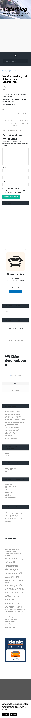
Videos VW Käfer (12, 70)
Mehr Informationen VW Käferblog (14, 513)
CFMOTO (7, 413)
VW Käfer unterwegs (10, 497)
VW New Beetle (18, 609)
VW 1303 (19, 592)
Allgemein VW (8, 484)
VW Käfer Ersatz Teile (10, 435)
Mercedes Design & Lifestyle (12, 429)
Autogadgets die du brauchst (12, 411)
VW (20, 585)
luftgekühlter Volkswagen (12, 568)
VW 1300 (19, 589)
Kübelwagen (21, 559)
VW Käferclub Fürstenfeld (12, 470)
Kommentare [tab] (15, 390)
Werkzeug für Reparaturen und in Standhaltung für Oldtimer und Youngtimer (13, 520)
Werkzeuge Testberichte (11, 623)
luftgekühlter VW (13, 573)
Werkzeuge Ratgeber (10, 621)
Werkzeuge (20, 614)
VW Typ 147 (14, 614)
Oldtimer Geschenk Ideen (11, 430)
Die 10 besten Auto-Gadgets (12, 414)
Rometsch (7, 582)
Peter (3, 89)
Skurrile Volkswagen (10, 491)
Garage (14, 551)
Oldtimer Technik (10, 580)
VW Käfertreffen (9, 499)
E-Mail (4, 174)
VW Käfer (10, 599)
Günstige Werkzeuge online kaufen (13, 553)
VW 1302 (7, 455)
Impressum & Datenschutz (12, 512)
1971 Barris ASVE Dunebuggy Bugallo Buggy (16, 120)
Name (4, 167)
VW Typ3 (8, 612)
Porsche (7, 489)
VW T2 (6, 471)
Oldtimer (7, 487)
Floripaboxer (8, 425)
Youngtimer (10, 627)
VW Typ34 (8, 614)
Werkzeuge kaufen (9, 617)
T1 (11, 582)
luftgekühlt (10, 562)
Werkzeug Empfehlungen (11, 619)
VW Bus (7, 494)
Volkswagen (11, 585)
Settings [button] (5, 714)
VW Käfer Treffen (9, 609)
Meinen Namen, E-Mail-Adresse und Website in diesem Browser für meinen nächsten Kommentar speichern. (15, 190)
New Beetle (7, 577)
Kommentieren (25, 87)
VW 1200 (9, 589)
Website (4, 181)
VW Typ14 (21, 612)
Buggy (17, 549)
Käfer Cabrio (11, 558)
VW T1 (23, 609)
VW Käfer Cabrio (13, 603)
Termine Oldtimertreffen (11, 517)
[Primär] (15, 55)
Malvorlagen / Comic (10, 486)
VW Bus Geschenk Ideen (11, 433)
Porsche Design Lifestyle (11, 432)
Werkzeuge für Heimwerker (11, 616)
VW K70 (18, 596)
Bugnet (7, 453)
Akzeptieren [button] (13, 714)
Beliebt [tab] (15, 383)
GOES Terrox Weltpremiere (12, 427)
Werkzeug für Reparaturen (11, 624)
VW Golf (14, 596)
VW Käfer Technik (9, 495)
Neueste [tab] (15, 387)
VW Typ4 (14, 612)
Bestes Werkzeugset (10, 549)
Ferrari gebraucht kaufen (11, 424)
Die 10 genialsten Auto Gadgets (13, 416)
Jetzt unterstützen (16, 291)
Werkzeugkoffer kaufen (11, 437)
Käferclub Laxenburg (10, 468)
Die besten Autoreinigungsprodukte (14, 422)
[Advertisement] (15, 35)
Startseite (4, 70)
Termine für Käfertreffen (11, 515)
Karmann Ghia (9, 555)
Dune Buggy (8, 551)
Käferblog (15, 9)
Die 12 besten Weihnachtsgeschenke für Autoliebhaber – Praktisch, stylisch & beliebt (15, 419)
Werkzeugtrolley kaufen (11, 438)
